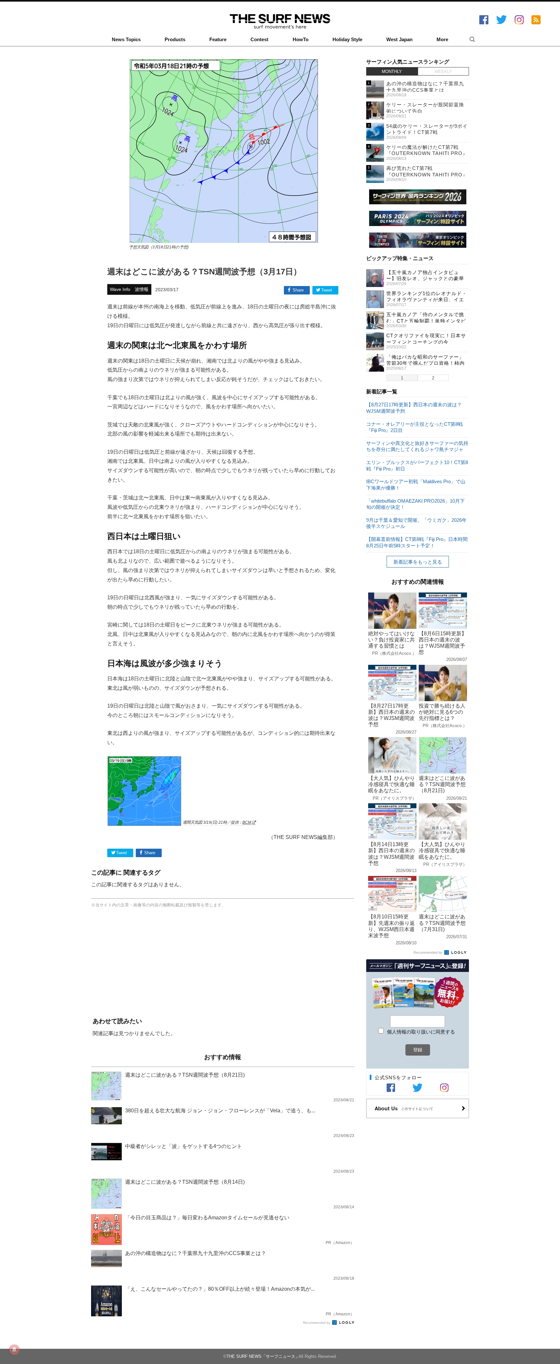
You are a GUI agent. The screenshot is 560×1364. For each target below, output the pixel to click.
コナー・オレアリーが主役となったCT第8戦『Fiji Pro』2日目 (414, 427)
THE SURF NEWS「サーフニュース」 (263, 1356)
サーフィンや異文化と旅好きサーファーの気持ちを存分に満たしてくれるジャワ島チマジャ (417, 446)
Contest (259, 39)
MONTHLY (392, 71)
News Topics (126, 39)
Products (175, 39)
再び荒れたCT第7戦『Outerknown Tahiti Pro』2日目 (427, 174)
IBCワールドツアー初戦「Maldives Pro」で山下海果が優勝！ (415, 484)
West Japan (399, 39)
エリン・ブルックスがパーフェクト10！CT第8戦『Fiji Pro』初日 (417, 465)
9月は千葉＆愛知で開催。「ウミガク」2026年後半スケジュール (416, 523)
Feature (218, 39)
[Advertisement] (222, 963)
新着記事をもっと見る (417, 562)
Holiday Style (347, 39)
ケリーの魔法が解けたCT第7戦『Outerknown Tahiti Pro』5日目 (427, 153)
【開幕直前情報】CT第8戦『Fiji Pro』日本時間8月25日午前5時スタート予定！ (417, 542)
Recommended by (317, 1322)
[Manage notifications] (14, 1350)
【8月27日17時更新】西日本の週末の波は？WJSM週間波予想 (414, 407)
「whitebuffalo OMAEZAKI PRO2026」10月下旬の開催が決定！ (415, 503)
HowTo (301, 39)
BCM (246, 822)
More (442, 39)
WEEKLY (443, 71)
